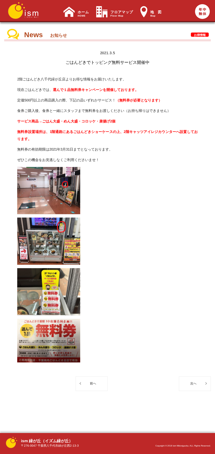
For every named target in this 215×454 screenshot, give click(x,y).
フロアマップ (121, 13)
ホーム (83, 13)
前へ (93, 383)
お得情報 (200, 35)
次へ (193, 383)
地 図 (156, 13)
